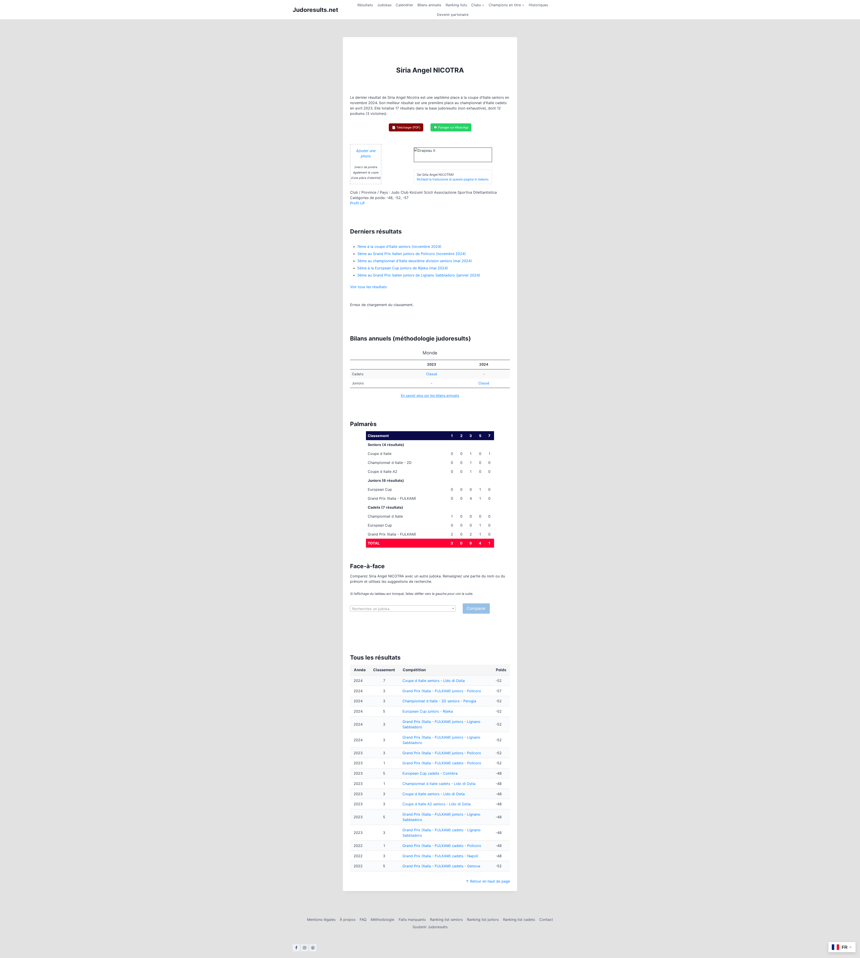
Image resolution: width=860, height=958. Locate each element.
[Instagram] (304, 947)
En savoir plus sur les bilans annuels (430, 395)
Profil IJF (357, 203)
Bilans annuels (429, 5)
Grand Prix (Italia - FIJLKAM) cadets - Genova (441, 866)
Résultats (365, 5)
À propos (347, 919)
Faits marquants (412, 919)
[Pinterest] (312, 947)
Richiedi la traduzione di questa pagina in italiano (452, 179)
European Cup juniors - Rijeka (427, 711)
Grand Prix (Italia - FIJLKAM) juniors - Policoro (441, 691)
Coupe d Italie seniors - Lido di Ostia (433, 680)
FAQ (363, 919)
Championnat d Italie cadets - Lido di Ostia (438, 783)
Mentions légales (321, 919)
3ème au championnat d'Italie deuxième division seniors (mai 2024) (414, 261)
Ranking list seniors (446, 919)
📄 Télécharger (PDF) (406, 127)
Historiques (538, 5)
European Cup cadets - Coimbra (430, 773)
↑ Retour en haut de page (488, 881)
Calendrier (404, 5)
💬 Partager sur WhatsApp (451, 127)
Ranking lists (456, 5)
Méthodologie (382, 919)
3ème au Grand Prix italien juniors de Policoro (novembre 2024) (411, 253)
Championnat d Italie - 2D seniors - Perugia (439, 701)
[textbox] (402, 609)
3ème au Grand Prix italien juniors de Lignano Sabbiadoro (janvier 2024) (418, 275)
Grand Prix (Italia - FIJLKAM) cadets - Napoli (440, 856)
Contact (546, 919)
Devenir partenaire (453, 14)
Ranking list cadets (519, 919)
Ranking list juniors (483, 919)
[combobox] (403, 608)
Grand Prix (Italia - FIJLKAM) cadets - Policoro (441, 763)
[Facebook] (296, 947)
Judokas (384, 5)
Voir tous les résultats (368, 287)
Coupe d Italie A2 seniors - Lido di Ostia (436, 804)
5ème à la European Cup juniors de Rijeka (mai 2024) (402, 268)
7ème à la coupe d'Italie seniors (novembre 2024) (399, 246)
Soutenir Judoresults (430, 927)
